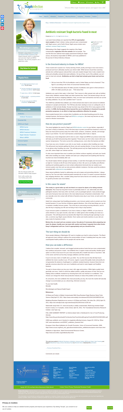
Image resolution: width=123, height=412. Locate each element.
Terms (66, 387)
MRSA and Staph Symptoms (57, 373)
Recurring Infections (71, 16)
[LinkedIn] (2, 24)
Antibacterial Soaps (55, 342)
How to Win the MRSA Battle (90, 368)
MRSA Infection (24, 129)
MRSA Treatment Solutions (28, 132)
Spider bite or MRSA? (27, 93)
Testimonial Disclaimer (80, 387)
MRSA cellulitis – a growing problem (30, 96)
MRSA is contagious (78, 116)
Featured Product (26, 153)
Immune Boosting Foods (66, 342)
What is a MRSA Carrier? (58, 377)
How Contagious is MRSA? (57, 375)
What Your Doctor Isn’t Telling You (89, 378)
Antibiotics (21, 113)
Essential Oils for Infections (72, 371)
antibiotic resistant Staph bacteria (56, 46)
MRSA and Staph (23, 124)
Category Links (25, 109)
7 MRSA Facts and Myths (90, 372)
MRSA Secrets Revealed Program (74, 375)
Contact (62, 387)
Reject (89, 408)
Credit (88, 387)
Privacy (71, 387)
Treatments (61, 16)
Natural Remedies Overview (73, 368)
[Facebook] (2, 17)
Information (53, 16)
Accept (110, 408)
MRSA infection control (80, 127)
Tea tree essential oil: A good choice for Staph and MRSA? (30, 89)
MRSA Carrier (24, 127)
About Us (46, 16)
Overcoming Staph (89, 370)
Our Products (72, 373)
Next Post (58, 348)
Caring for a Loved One (90, 373)
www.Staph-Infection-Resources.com (37, 387)
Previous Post (50, 348)
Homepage (55, 367)
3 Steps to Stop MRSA (89, 375)
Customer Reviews (73, 377)
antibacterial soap (60, 169)
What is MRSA (24, 137)
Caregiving (80, 16)
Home (40, 16)
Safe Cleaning (22, 144)
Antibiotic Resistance (26, 117)
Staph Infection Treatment (28, 135)
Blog (47, 23)
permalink (93, 342)
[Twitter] (2, 20)
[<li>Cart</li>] (102, 2)
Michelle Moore (64, 36)
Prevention (87, 16)
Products (94, 16)
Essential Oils (22, 120)
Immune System (23, 141)
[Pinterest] (2, 28)
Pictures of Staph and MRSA (57, 370)
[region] (61, 406)
